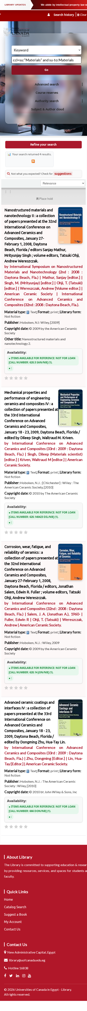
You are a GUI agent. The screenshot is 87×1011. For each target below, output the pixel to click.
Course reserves (47, 92)
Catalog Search (15, 907)
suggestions (62, 173)
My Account (13, 922)
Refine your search (43, 144)
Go (46, 70)
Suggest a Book (15, 914)
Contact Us (12, 929)
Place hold (46, 198)
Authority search (47, 101)
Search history (64, 14)
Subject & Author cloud (47, 109)
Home (8, 899)
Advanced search (47, 84)
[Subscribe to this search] (33, 161)
